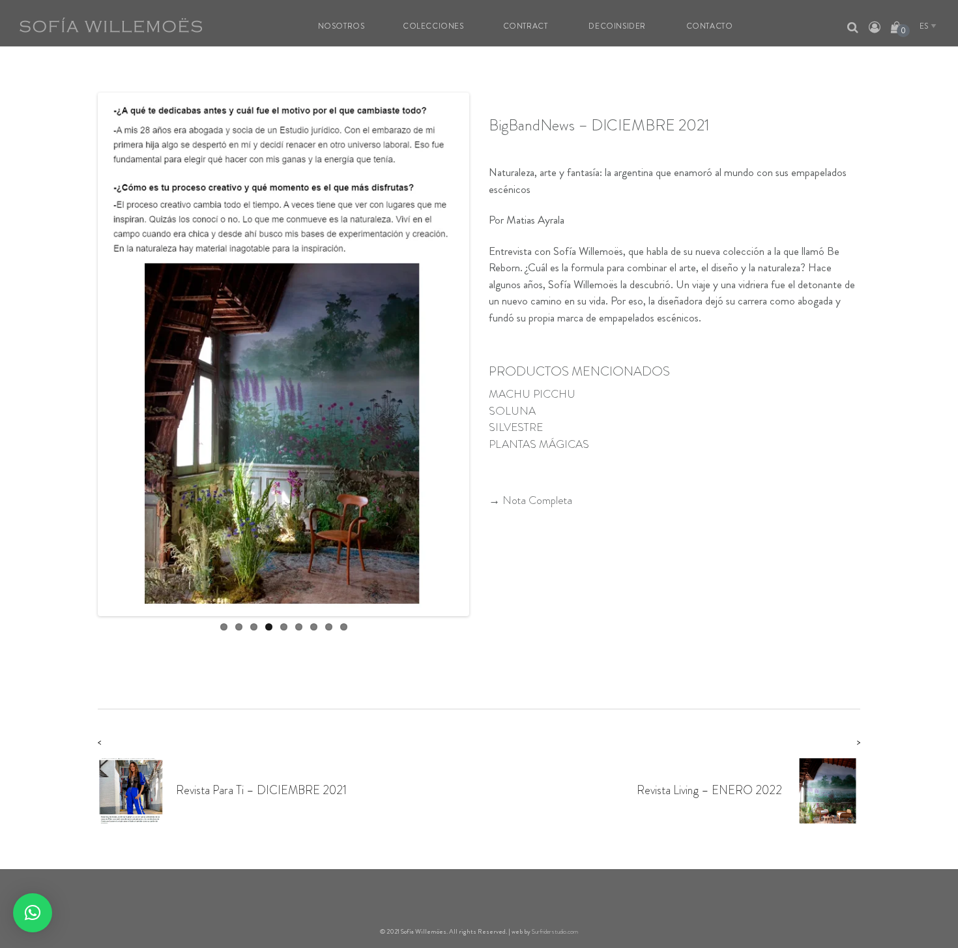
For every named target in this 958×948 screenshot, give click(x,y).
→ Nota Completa (530, 500)
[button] (32, 912)
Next (486, 354)
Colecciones (433, 26)
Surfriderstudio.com (555, 931)
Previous (81, 354)
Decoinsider (617, 26)
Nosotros (341, 26)
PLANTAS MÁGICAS (539, 444)
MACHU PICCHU (532, 394)
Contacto (709, 26)
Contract (525, 26)
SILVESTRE (516, 427)
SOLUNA (512, 411)
